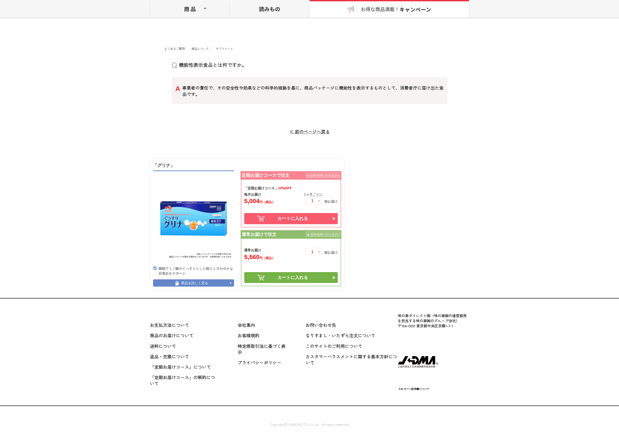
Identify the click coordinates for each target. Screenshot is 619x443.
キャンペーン (396, 9)
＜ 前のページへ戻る (309, 132)
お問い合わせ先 (321, 325)
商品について (200, 49)
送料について (163, 346)
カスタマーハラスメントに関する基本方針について (351, 359)
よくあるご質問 (174, 49)
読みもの (269, 9)
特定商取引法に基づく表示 (262, 349)
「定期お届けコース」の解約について (182, 380)
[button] (414, 376)
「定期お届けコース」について (180, 367)
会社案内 (246, 325)
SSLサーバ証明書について (414, 389)
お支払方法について (169, 325)
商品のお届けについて (171, 335)
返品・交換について (169, 356)
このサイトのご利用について (334, 346)
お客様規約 (248, 335)
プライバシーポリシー (259, 362)
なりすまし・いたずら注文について (340, 335)
